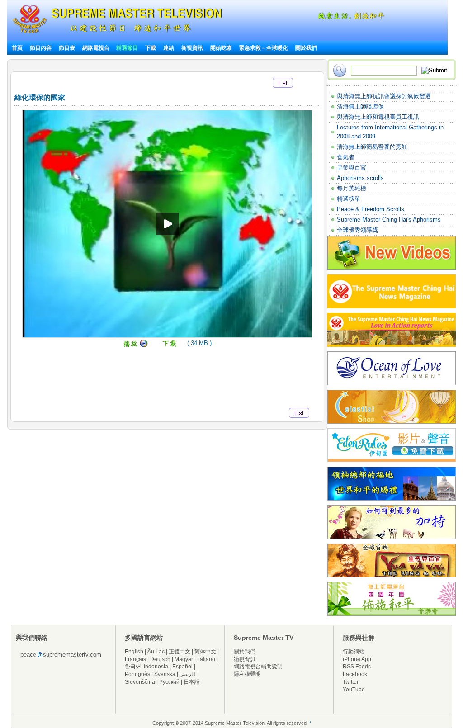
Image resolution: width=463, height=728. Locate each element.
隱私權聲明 (247, 674)
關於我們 (306, 48)
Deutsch (160, 659)
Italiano (206, 659)
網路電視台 (96, 48)
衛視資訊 (192, 48)
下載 (150, 48)
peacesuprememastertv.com (60, 654)
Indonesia (156, 666)
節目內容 (41, 48)
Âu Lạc (156, 651)
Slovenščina (140, 682)
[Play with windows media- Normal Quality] (135, 345)
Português (137, 674)
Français (135, 659)
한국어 (133, 666)
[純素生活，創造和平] (349, 18)
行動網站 (353, 651)
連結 (168, 48)
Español (182, 666)
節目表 (67, 48)
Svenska (164, 674)
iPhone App (357, 659)
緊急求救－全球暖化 (263, 48)
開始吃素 (221, 48)
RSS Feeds (357, 666)
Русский (169, 682)
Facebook (355, 674)
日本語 (192, 682)
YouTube (354, 689)
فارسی (188, 674)
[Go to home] (117, 33)
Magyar (184, 659)
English (134, 651)
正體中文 (179, 651)
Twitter (351, 682)
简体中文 (205, 651)
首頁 (17, 48)
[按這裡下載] (170, 345)
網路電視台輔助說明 (258, 666)
